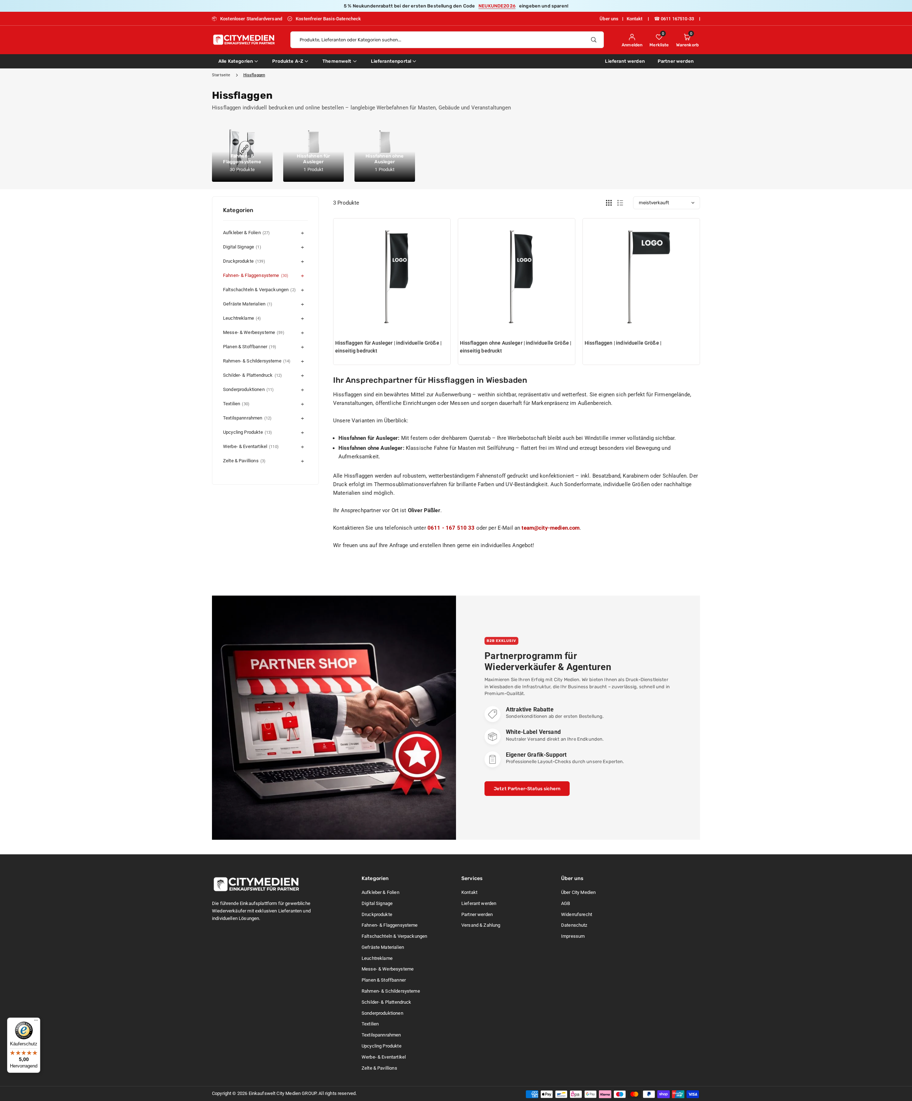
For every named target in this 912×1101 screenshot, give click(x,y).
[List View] (620, 203)
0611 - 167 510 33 (451, 528)
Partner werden (676, 61)
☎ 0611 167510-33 (674, 18)
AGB (565, 903)
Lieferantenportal (391, 61)
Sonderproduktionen (248, 389)
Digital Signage (242, 246)
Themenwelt (337, 61)
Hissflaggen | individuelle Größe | (623, 343)
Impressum (573, 936)
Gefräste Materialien (247, 304)
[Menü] (36, 1022)
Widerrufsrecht (576, 914)
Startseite (221, 75)
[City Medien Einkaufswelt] (244, 39)
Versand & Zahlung (481, 925)
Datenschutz (574, 925)
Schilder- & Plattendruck (252, 375)
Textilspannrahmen (247, 418)
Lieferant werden (624, 61)
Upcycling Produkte (247, 432)
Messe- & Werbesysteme (253, 332)
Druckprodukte (244, 261)
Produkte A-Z (287, 61)
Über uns (609, 18)
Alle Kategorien (235, 61)
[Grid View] (609, 203)
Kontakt (635, 18)
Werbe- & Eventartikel (251, 446)
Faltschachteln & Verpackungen (259, 289)
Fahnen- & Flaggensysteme (255, 275)
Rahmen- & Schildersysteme (256, 361)
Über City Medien (578, 892)
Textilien (236, 403)
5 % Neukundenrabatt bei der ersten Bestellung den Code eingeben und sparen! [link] (456, 6)
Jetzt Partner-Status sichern (527, 788)
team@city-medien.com (551, 528)
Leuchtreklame (242, 318)
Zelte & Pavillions (244, 460)
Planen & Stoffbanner (249, 346)
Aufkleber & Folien (246, 232)
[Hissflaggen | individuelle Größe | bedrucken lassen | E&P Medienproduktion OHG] (641, 277)
